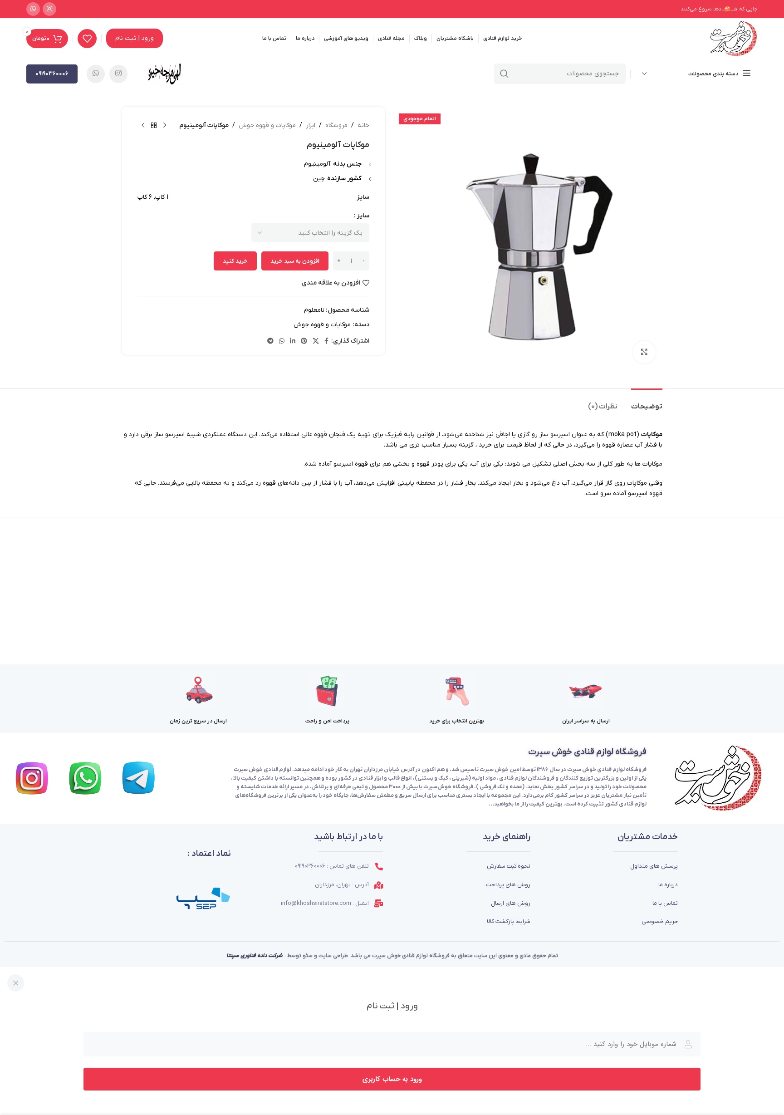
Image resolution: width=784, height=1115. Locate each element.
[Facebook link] (326, 341)
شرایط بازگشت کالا (508, 921)
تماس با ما (665, 903)
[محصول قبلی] (164, 125)
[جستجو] (504, 74)
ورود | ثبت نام (134, 38)
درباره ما (668, 885)
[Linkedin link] (292, 341)
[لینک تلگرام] (270, 341)
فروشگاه (336, 125)
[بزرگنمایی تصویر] (644, 352)
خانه (363, 125)
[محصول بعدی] (142, 125)
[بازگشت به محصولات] (153, 125)
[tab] (646, 402)
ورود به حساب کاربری (392, 1079)
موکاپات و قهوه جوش (267, 125)
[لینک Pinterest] (304, 341)
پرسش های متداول (654, 866)
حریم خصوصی (660, 921)
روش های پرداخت (508, 885)
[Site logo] (733, 38)
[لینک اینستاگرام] (49, 9)
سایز (363, 215)
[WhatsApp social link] (33, 9)
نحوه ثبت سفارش (508, 866)
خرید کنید (235, 261)
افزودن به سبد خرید (294, 261)
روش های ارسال (510, 903)
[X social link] (316, 341)
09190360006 (52, 74)
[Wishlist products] (87, 38)
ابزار (310, 125)
